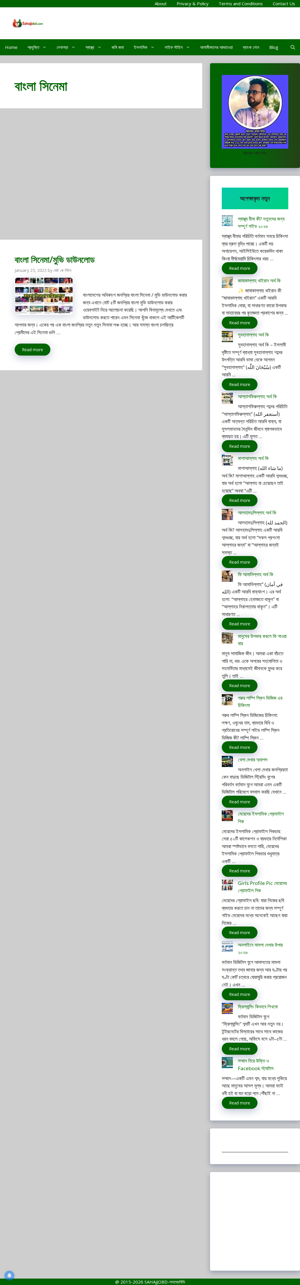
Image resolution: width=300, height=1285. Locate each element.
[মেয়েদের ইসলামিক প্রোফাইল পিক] (227, 816)
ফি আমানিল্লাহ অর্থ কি (255, 574)
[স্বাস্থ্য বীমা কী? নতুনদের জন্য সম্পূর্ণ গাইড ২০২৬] (227, 221)
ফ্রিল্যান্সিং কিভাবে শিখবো (258, 1006)
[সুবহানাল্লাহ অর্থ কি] (227, 337)
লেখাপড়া (62, 47)
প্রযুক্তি (33, 47)
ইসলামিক (140, 47)
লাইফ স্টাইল (174, 47)
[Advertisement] (101, 176)
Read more (32, 349)
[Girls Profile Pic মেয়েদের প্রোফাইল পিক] (227, 886)
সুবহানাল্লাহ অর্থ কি (253, 334)
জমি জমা (118, 47)
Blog (273, 47)
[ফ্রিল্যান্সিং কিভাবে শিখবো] (227, 1009)
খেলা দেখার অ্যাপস (252, 759)
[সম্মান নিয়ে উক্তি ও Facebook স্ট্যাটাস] (227, 1063)
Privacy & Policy (193, 3)
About (161, 3)
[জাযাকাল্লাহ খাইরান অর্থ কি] (227, 283)
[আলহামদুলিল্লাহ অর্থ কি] (227, 515)
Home (11, 47)
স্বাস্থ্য (90, 47)
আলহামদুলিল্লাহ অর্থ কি (257, 512)
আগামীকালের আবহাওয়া (216, 47)
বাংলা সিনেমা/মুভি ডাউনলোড (55, 259)
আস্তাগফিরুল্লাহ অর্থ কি (257, 396)
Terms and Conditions (241, 3)
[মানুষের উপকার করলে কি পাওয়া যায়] (227, 639)
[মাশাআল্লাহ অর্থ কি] (227, 461)
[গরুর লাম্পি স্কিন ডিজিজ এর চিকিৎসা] (227, 700)
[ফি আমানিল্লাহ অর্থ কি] (227, 577)
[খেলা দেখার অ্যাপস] (227, 762)
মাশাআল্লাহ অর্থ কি (253, 458)
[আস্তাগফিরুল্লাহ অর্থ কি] (227, 399)
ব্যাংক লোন (251, 47)
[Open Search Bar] (293, 47)
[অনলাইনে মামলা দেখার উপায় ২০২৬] (227, 947)
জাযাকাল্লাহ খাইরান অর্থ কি (259, 280)
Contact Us (284, 3)
